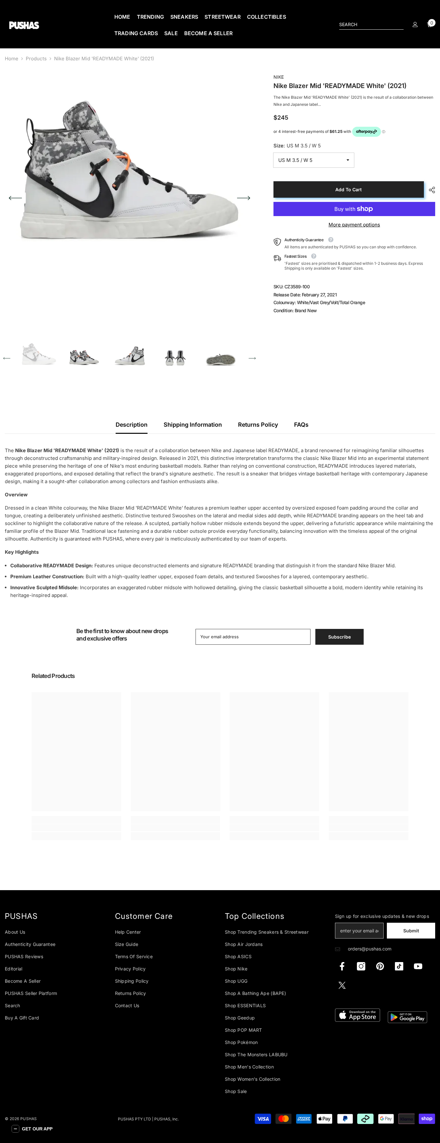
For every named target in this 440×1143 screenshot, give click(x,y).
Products (36, 58)
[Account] (415, 24)
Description (132, 424)
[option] (129, 198)
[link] (76, 827)
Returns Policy (258, 424)
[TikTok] (399, 966)
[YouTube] (418, 966)
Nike (278, 77)
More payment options (354, 225)
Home (11, 58)
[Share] (429, 190)
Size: (297, 146)
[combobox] (366, 24)
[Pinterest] (380, 966)
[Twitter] (342, 985)
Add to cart (348, 189)
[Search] (371, 25)
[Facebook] (342, 966)
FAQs (301, 424)
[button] (15, 198)
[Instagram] (361, 966)
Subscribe (339, 637)
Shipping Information (193, 424)
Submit (411, 930)
